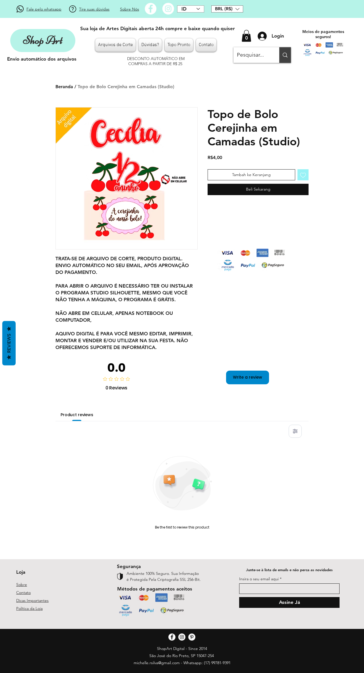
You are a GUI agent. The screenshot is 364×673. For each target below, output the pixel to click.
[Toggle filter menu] (295, 431)
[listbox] (227, 9)
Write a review (247, 377)
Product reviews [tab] (77, 415)
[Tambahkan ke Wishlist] (303, 174)
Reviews (9, 343)
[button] (227, 9)
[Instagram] (168, 9)
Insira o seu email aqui (259, 579)
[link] (246, 36)
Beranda (64, 86)
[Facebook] (150, 9)
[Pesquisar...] (285, 55)
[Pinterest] (191, 637)
